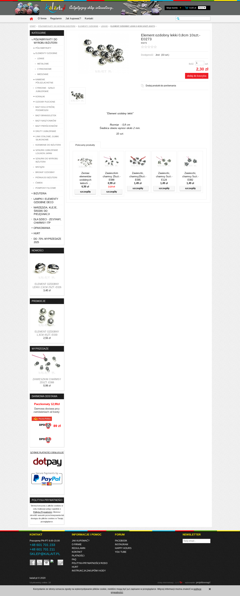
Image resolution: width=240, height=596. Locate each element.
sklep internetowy (165, 582)
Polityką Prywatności (42, 512)
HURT (75, 567)
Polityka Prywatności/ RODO (89, 563)
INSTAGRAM (121, 544)
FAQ (74, 559)
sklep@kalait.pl (45, 554)
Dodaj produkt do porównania (161, 85)
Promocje (39, 301)
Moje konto (172, 8)
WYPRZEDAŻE (40, 348)
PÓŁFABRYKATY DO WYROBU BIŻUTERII (56, 26)
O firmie (42, 18)
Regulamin (56, 18)
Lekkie (104, 26)
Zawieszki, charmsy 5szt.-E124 (164, 176)
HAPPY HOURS (123, 548)
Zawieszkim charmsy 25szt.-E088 (111, 176)
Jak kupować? (73, 18)
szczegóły (85, 191)
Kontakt (89, 18)
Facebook (121, 540)
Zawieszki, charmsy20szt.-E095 (137, 176)
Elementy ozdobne (88, 26)
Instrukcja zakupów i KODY (89, 570)
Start (33, 26)
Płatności (78, 555)
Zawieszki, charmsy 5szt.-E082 (190, 176)
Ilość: (191, 64)
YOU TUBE (120, 552)
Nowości (38, 250)
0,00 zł (192, 8)
